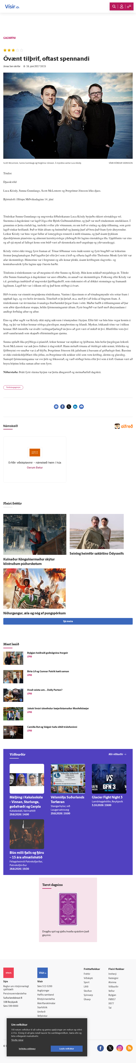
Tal (109, 1008)
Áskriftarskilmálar (46, 1003)
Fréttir (87, 974)
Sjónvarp (88, 995)
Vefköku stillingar (27, 1049)
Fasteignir (113, 978)
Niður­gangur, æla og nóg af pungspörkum (34, 613)
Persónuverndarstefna (14, 994)
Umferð (41, 1012)
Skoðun (88, 991)
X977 (111, 1003)
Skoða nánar (17, 1040)
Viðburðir (113, 987)
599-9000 (13, 1006)
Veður (111, 991)
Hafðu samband (45, 995)
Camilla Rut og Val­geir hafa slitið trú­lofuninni (52, 727)
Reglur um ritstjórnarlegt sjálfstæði (16, 988)
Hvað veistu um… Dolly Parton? (44, 690)
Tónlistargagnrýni (13, 387)
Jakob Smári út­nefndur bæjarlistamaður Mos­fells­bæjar (58, 708)
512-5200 (47, 986)
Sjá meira (68, 621)
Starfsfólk (42, 1007)
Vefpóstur (42, 1016)
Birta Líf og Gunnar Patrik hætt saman (48, 671)
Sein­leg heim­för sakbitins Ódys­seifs (97, 553)
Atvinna (112, 982)
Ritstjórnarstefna (46, 999)
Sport (86, 982)
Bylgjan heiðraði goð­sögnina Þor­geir (47, 653)
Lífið (86, 987)
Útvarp (87, 999)
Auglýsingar (43, 991)
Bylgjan (112, 995)
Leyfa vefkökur (66, 1049)
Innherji (112, 974)
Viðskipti (88, 978)
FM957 (112, 999)
